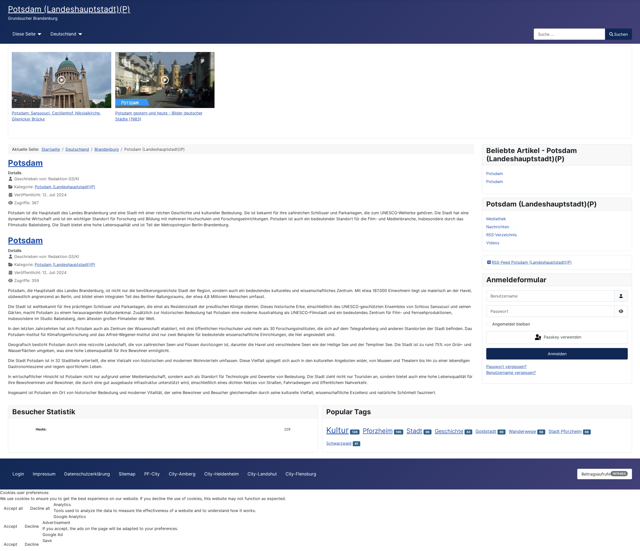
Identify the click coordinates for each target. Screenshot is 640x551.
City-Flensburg (301, 473)
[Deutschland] (79, 34)
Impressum (44, 473)
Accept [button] (10, 526)
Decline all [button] (40, 508)
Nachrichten (497, 226)
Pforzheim (378, 430)
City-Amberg (182, 473)
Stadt (414, 430)
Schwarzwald (339, 443)
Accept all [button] (13, 508)
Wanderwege (522, 431)
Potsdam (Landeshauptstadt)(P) (65, 186)
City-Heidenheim (221, 473)
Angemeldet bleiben (511, 324)
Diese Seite (24, 33)
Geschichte (449, 431)
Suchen (621, 34)
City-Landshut (262, 473)
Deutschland (63, 33)
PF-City (152, 473)
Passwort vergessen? (506, 366)
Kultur (337, 430)
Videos (492, 242)
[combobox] (569, 34)
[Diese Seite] (39, 34)
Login (18, 473)
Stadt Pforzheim (565, 431)
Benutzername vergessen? (511, 372)
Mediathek (496, 218)
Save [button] (47, 540)
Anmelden (557, 353)
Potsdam (25, 163)
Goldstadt (486, 431)
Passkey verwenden (561, 337)
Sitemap (127, 473)
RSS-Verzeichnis (501, 234)
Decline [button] (32, 526)
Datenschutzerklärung (87, 473)
